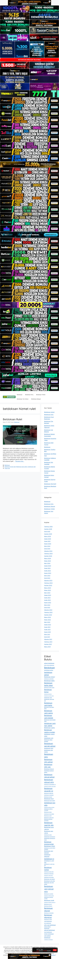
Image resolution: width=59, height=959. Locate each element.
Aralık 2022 (47, 600)
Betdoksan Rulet (12, 419)
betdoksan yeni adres (49, 877)
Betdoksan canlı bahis (48, 704)
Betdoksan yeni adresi (49, 879)
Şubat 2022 (47, 624)
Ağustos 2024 (48, 551)
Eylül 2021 (47, 637)
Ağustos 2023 (48, 580)
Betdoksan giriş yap (48, 765)
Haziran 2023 (48, 585)
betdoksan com (48, 738)
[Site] (29, 100)
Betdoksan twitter (48, 869)
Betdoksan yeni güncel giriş (49, 889)
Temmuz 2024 (48, 553)
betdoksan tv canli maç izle (49, 865)
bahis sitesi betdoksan (49, 665)
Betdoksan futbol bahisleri (48, 740)
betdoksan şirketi (48, 919)
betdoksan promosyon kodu (49, 839)
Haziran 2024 (48, 556)
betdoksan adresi (48, 673)
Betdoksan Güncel (49, 769)
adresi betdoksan (49, 663)
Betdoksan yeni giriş (49, 881)
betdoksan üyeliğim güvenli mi (49, 902)
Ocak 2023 (47, 597)
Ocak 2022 (47, 627)
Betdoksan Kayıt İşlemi (49, 800)
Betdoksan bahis (49, 680)
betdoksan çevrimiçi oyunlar (48, 898)
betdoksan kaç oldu (49, 804)
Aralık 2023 (47, 570)
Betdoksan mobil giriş (49, 817)
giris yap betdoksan (50, 925)
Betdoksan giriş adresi (48, 760)
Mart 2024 (47, 563)
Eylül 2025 (47, 531)
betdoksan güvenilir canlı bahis (50, 786)
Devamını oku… (19, 461)
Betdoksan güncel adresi (49, 776)
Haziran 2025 (48, 534)
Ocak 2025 (47, 541)
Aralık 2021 (47, 629)
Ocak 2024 (47, 568)
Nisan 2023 (47, 590)
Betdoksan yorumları (48, 893)
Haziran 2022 (48, 615)
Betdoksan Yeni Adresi (22, 399)
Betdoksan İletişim (48, 906)
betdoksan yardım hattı (48, 875)
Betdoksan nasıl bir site (48, 824)
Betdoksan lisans (48, 812)
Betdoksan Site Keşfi (50, 484)
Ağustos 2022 (48, 610)
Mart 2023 (47, 592)
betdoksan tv (49, 859)
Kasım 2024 (47, 543)
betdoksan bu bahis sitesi (49, 695)
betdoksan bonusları (48, 694)
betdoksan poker (48, 834)
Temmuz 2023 (48, 583)
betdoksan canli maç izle (49, 700)
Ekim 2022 (47, 605)
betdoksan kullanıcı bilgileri (49, 807)
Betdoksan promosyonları (49, 843)
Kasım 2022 (47, 602)
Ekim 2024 (47, 546)
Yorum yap (7, 468)
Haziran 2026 (48, 529)
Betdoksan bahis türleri (49, 687)
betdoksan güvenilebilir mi (50, 784)
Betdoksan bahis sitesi (48, 684)
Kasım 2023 (47, 573)
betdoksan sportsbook (48, 939)
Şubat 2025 (47, 539)
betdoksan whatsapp (48, 873)
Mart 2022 (47, 622)
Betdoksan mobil (48, 815)
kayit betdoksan (48, 932)
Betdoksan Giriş (29, 394)
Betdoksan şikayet (48, 909)
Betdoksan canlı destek (48, 716)
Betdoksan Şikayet (36, 399)
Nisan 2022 (47, 619)
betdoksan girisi (48, 748)
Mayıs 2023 (47, 588)
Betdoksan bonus (48, 691)
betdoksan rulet (32, 466)
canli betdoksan (48, 921)
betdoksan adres (48, 670)
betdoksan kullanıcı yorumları (48, 809)
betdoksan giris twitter (48, 751)
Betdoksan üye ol (48, 904)
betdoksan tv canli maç (49, 861)
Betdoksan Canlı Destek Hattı (49, 720)
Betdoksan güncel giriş (49, 781)
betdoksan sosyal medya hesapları (49, 848)
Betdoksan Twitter (40, 394)
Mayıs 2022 (47, 617)
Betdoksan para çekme (21, 466)
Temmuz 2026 (48, 526)
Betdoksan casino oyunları (49, 731)
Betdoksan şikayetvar (48, 916)
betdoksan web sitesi (49, 871)
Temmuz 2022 (48, 612)
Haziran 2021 (48, 644)
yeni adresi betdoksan (47, 936)
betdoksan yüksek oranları (49, 895)
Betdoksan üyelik (49, 900)
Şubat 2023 (47, 595)
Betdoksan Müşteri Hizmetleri (48, 820)
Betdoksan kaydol (48, 796)
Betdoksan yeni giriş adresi (49, 883)
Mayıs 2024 (47, 558)
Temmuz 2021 (48, 642)
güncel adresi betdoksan (47, 927)
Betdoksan (19, 394)
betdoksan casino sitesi (49, 735)
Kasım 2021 (47, 632)
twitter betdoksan (49, 934)
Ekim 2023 (47, 575)
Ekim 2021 (47, 634)
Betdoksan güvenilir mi (48, 789)
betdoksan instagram (49, 795)
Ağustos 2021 (48, 639)
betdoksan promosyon (49, 836)
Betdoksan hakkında (48, 793)
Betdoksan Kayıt (49, 798)
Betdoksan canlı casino (48, 712)
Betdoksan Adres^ (49, 677)
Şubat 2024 (47, 566)
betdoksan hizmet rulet (10, 466)
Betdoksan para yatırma (49, 828)
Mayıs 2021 (47, 646)
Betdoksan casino (49, 727)
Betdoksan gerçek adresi (49, 744)
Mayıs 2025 (47, 536)
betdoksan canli (48, 697)
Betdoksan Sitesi (49, 846)
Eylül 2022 (47, 607)
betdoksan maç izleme (49, 814)
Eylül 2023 (47, 578)
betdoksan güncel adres (49, 771)
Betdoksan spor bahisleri (48, 852)
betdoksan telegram (47, 855)
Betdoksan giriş (48, 755)
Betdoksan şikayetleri (49, 913)
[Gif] (29, 164)
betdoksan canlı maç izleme (50, 724)
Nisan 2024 (47, 561)
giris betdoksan (47, 923)
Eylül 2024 (47, 548)
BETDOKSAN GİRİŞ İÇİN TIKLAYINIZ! (29, 59)
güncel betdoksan (49, 930)
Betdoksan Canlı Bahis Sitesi (49, 708)
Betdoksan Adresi (49, 412)
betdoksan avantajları (49, 678)
